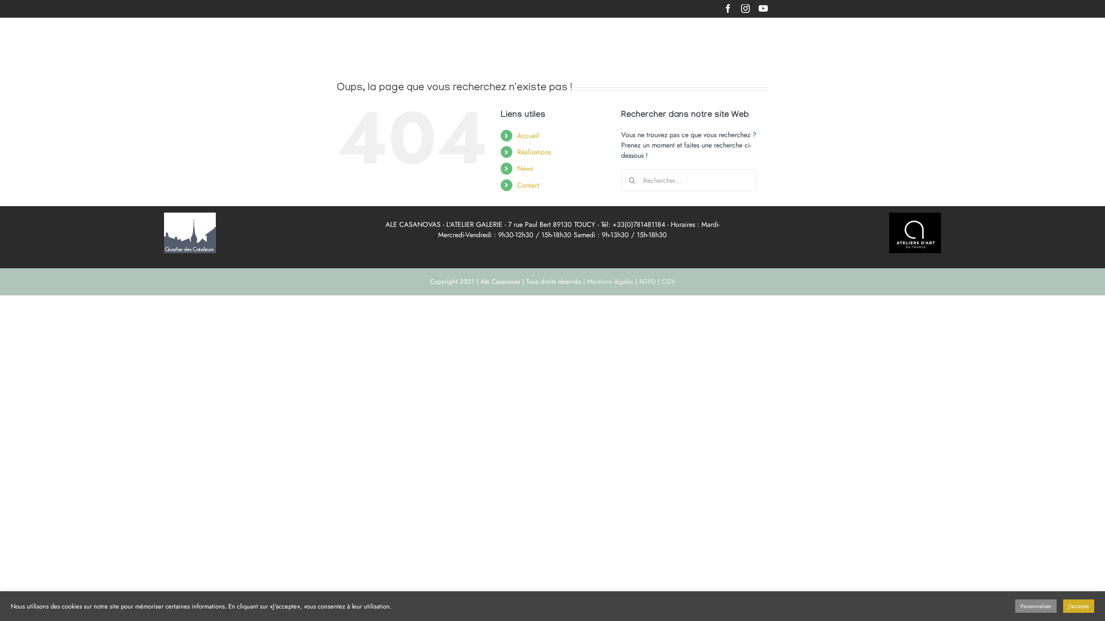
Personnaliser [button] (1035, 606)
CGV (669, 281)
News (525, 168)
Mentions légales (610, 281)
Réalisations (534, 152)
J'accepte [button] (1078, 606)
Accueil (528, 136)
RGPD (647, 281)
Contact (528, 185)
